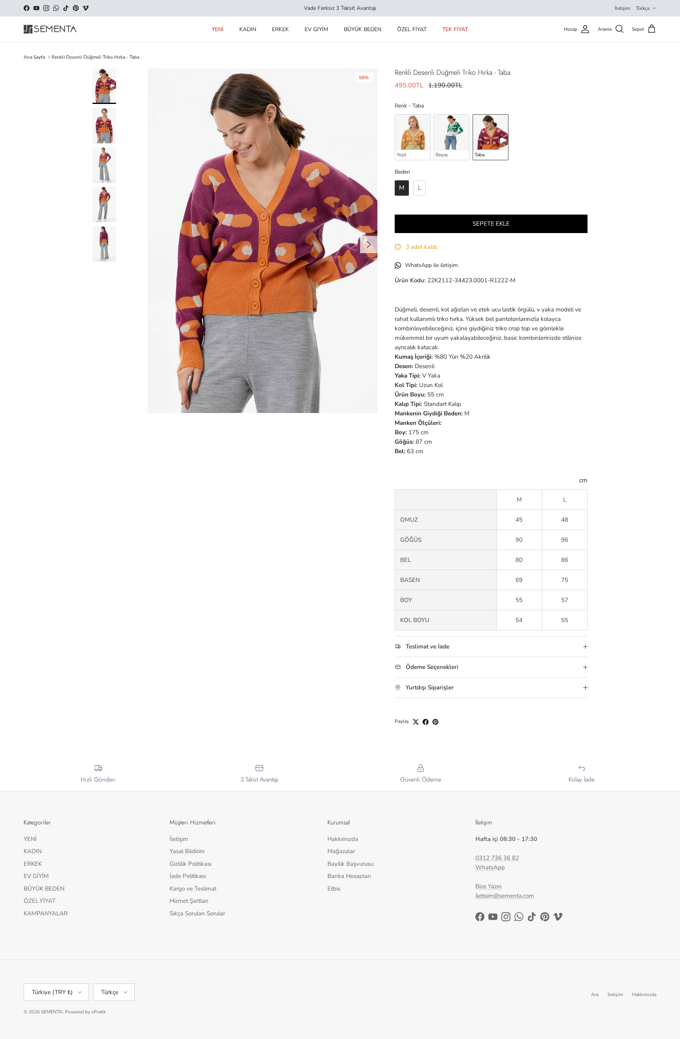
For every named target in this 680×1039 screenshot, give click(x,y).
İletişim (622, 8)
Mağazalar (341, 851)
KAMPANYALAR (46, 913)
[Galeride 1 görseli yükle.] (262, 241)
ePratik (98, 1012)
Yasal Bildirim (187, 851)
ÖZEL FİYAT (412, 29)
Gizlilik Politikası (190, 864)
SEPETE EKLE (491, 224)
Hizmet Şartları (189, 901)
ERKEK (280, 29)
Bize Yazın (488, 886)
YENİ (218, 29)
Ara (595, 994)
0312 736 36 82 (497, 858)
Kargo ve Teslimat (193, 889)
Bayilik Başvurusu (350, 864)
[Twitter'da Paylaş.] (416, 722)
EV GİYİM (316, 29)
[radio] (413, 137)
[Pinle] (435, 722)
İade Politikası (188, 876)
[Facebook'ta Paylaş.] (426, 722)
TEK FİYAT (455, 29)
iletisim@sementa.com (504, 896)
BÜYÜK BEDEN (362, 29)
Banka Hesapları (349, 876)
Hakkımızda (342, 839)
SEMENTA (52, 1012)
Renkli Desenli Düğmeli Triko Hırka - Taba (95, 57)
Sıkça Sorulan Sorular (197, 913)
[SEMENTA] (50, 29)
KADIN (247, 29)
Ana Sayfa (34, 57)
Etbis (333, 889)
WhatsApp (490, 867)
